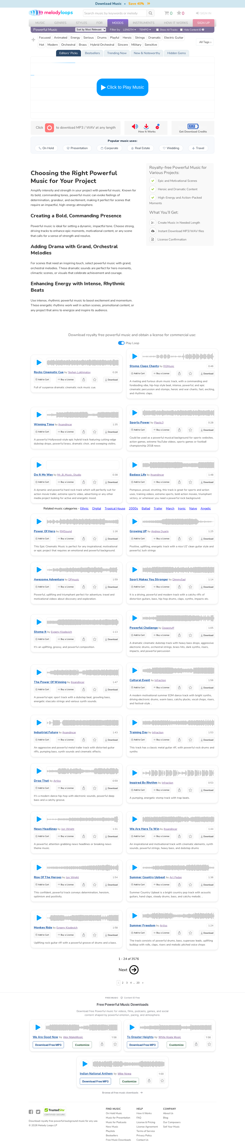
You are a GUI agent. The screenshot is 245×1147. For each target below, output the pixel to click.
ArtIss (57, 781)
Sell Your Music (171, 1126)
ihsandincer (65, 424)
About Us (168, 1113)
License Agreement (147, 1126)
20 (138, 983)
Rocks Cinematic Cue (49, 372)
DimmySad (178, 579)
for (99, 23)
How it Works (176, 23)
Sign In (205, 13)
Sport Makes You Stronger (149, 579)
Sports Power (140, 422)
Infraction (160, 680)
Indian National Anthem (96, 1073)
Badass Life (138, 475)
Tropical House (115, 508)
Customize (82, 1044)
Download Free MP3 (48, 1044)
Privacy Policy (144, 1135)
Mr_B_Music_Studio (69, 475)
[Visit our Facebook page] (31, 1112)
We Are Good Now (45, 1037)
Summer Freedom (142, 925)
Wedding (173, 148)
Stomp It (40, 632)
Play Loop (132, 343)
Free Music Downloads (118, 1140)
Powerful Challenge (144, 628)
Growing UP (138, 531)
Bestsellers (112, 1135)
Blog (165, 1117)
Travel (200, 148)
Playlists (110, 1131)
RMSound (66, 531)
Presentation (79, 148)
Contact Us (142, 1140)
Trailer (158, 508)
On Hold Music (114, 1113)
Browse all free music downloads (120, 1092)
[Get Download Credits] (192, 128)
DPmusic (73, 579)
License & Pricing (145, 1122)
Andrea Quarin (160, 531)
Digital (96, 508)
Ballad (146, 508)
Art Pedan (176, 877)
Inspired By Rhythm (143, 783)
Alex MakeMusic (73, 1037)
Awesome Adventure (49, 579)
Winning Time (44, 424)
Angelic (206, 508)
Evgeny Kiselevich (61, 632)
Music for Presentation (118, 1117)
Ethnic (84, 508)
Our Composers (171, 1122)
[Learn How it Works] (145, 128)
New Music (112, 1126)
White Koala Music (169, 1037)
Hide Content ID (192, 30)
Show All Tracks (168, 30)
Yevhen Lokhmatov (79, 372)
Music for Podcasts (116, 1122)
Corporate (111, 148)
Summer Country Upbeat (147, 877)
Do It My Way (43, 475)
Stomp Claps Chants (144, 366)
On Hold (48, 148)
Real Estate (142, 148)
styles (81, 23)
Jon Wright (67, 829)
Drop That (41, 781)
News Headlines (45, 829)
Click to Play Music (125, 87)
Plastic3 (158, 422)
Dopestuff (168, 628)
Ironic (182, 508)
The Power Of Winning (50, 682)
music (40, 23)
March (170, 508)
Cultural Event (140, 680)
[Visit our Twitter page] (38, 1112)
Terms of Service (145, 1131)
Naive (193, 508)
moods (117, 23)
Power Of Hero (44, 531)
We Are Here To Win (144, 829)
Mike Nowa (124, 1073)
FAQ (138, 1117)
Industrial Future (46, 732)
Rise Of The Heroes (47, 877)
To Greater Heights (140, 1037)
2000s (133, 508)
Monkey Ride (43, 927)
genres (60, 23)
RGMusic (168, 366)
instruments (143, 23)
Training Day (139, 732)
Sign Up (203, 23)
